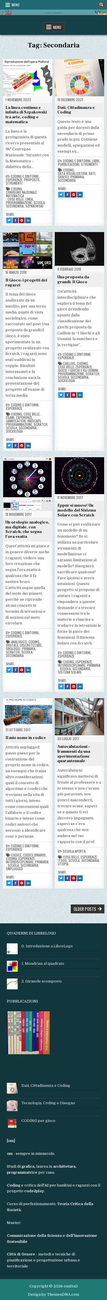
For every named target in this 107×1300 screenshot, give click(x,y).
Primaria (77, 177)
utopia (63, 864)
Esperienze (14, 179)
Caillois (69, 363)
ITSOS (62, 860)
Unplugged (14, 868)
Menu (15, 4)
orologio (13, 648)
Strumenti (14, 183)
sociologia (14, 431)
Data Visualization (72, 173)
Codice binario (34, 855)
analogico (19, 642)
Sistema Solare (70, 672)
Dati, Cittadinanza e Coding (76, 110)
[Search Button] (101, 5)
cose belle (16, 199)
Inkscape (34, 421)
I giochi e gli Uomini (83, 370)
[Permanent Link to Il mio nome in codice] (28, 712)
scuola (39, 202)
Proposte (31, 179)
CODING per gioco (38, 1121)
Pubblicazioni (68, 164)
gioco (62, 370)
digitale (12, 645)
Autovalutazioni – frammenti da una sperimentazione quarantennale (73, 754)
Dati (92, 173)
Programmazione (19, 202)
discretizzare (31, 645)
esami (10, 417)
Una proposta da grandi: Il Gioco (73, 280)
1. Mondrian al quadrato (42, 963)
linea (29, 199)
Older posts (85, 909)
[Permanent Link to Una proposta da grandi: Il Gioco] (79, 249)
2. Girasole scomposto (41, 981)
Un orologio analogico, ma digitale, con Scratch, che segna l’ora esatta (27, 529)
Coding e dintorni (25, 176)
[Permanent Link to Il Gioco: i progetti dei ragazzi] (28, 250)
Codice (16, 855)
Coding (16, 189)
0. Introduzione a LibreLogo (47, 946)
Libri (95, 161)
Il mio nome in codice (25, 737)
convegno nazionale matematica (21, 194)
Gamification (16, 421)
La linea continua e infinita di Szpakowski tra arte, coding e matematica (26, 115)
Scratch (40, 424)
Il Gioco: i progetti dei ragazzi (26, 283)
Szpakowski (34, 206)
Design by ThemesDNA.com (53, 1294)
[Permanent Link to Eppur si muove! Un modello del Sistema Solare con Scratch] (79, 475)
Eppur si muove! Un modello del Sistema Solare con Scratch (76, 510)
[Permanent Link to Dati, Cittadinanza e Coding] (79, 77)
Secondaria (15, 206)
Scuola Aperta (74, 851)
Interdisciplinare (71, 665)
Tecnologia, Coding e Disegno (48, 1103)
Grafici (63, 177)
